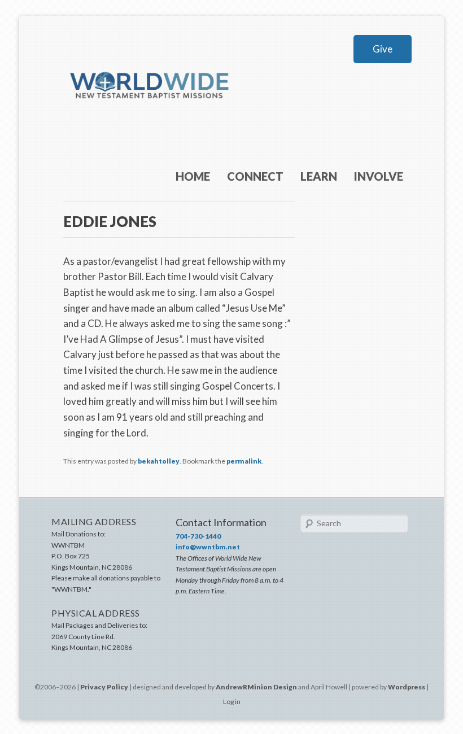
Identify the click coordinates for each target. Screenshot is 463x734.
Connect (255, 176)
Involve (378, 176)
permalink (243, 461)
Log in (232, 701)
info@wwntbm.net (208, 547)
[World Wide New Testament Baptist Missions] (150, 117)
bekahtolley (159, 461)
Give (382, 49)
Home (193, 176)
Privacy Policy (104, 687)
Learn (318, 176)
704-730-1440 (198, 536)
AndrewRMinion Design (256, 687)
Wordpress (406, 687)
